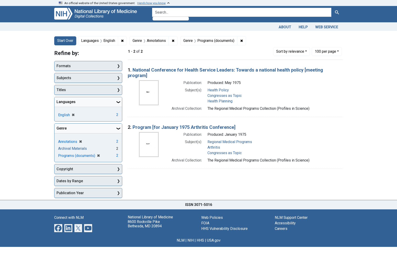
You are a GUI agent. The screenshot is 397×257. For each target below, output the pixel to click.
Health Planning (220, 101)
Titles (61, 90)
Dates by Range (70, 181)
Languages (66, 102)
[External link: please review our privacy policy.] (58, 228)
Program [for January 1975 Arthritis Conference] (184, 127)
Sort (290, 51)
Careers (281, 228)
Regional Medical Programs (229, 142)
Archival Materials (72, 148)
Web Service (326, 27)
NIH (190, 240)
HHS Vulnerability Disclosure (224, 228)
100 (325, 51)
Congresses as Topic (224, 95)
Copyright (65, 169)
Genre (62, 128)
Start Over (65, 40)
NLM (180, 240)
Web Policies (212, 217)
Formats (64, 66)
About (285, 27)
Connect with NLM (69, 217)
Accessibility (285, 223)
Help (303, 27)
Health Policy (218, 90)
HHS (200, 240)
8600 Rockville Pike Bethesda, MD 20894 (145, 223)
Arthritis (213, 147)
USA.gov (214, 240)
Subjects (64, 78)
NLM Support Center (291, 217)
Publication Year (70, 193)
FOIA (205, 223)
